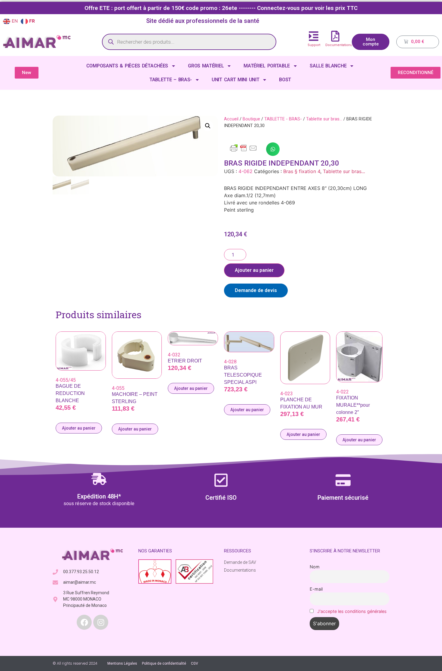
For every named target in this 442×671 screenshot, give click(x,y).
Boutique (251, 119)
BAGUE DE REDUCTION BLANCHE (70, 393)
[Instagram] (100, 622)
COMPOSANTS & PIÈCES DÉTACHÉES (127, 66)
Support (314, 45)
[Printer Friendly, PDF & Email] (243, 151)
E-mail (316, 589)
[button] (207, 125)
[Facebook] (84, 622)
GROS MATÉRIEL (206, 66)
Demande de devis (256, 290)
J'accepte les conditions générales (352, 611)
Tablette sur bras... (324, 119)
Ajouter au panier (254, 270)
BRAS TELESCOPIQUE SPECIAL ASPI (243, 375)
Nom (315, 566)
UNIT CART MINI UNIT (235, 79)
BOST (285, 79)
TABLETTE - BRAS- (283, 119)
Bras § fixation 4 (301, 171)
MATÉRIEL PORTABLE (267, 66)
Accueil (231, 119)
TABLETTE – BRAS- (170, 79)
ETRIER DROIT (185, 360)
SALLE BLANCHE (328, 66)
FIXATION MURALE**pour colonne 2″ (353, 405)
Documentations (338, 45)
